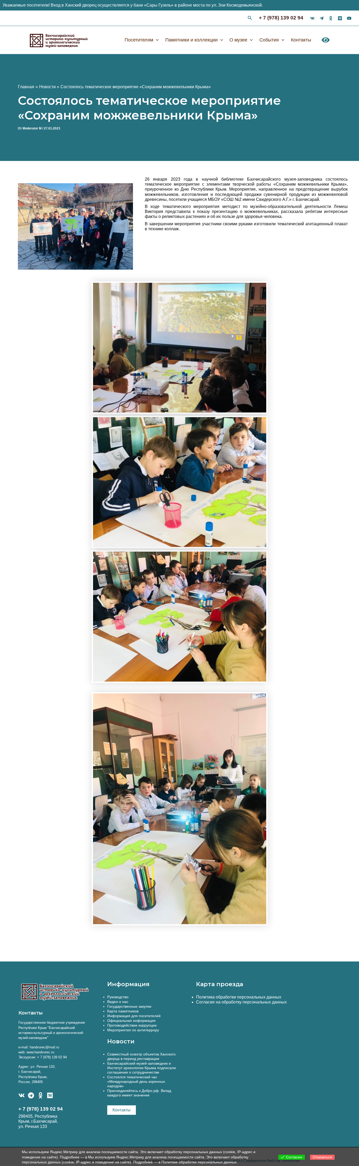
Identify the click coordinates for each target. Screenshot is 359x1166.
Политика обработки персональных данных (238, 997)
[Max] (340, 18)
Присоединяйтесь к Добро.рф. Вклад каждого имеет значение (139, 1093)
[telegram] (321, 18)
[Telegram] (31, 1095)
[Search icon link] (250, 18)
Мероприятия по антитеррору (133, 1030)
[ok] (331, 18)
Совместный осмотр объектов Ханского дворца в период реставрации (141, 1056)
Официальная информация (131, 1020)
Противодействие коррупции (132, 1025)
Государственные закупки (129, 1006)
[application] (156, 39)
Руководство (118, 997)
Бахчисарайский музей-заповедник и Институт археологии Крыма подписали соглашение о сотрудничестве (141, 1067)
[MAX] (50, 1095)
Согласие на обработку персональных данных (241, 1002)
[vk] (312, 18)
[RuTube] (349, 18)
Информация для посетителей (134, 1016)
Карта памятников (123, 1011)
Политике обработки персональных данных (199, 1162)
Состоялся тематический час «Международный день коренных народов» (136, 1081)
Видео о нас (117, 1002)
